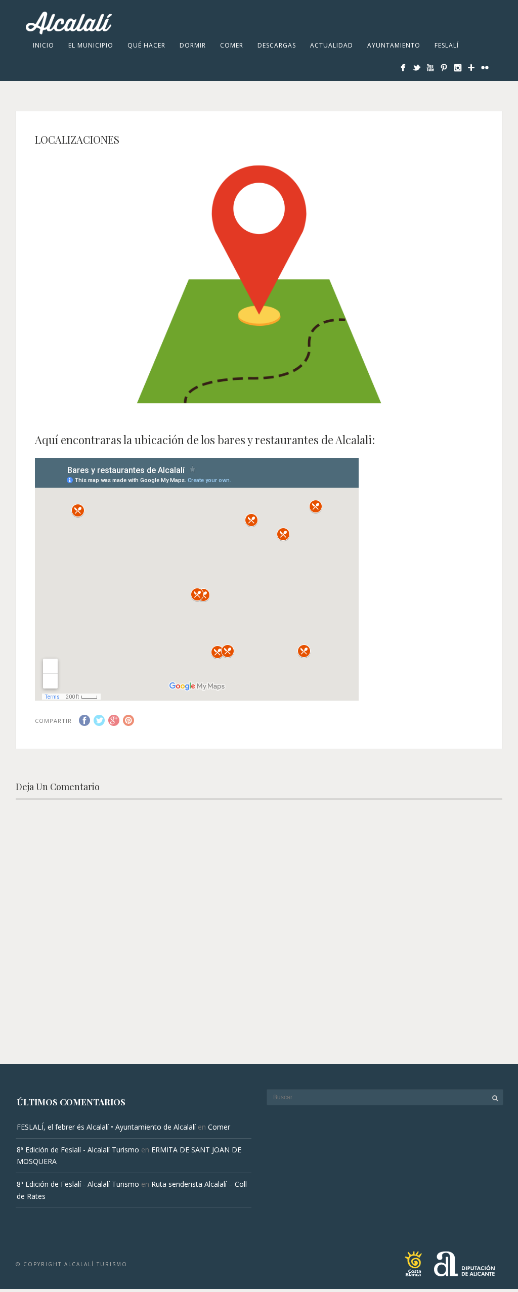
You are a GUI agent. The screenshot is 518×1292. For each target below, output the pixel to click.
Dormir (193, 45)
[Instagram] (457, 67)
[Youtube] (430, 67)
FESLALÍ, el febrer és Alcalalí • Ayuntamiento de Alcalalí (106, 1127)
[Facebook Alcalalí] (403, 67)
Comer (231, 45)
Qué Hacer (146, 45)
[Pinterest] (444, 67)
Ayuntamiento (393, 45)
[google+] (471, 67)
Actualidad (331, 45)
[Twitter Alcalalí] (416, 67)
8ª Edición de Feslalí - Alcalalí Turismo (78, 1149)
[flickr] (485, 67)
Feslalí (447, 45)
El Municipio (90, 45)
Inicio (43, 45)
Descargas (276, 45)
